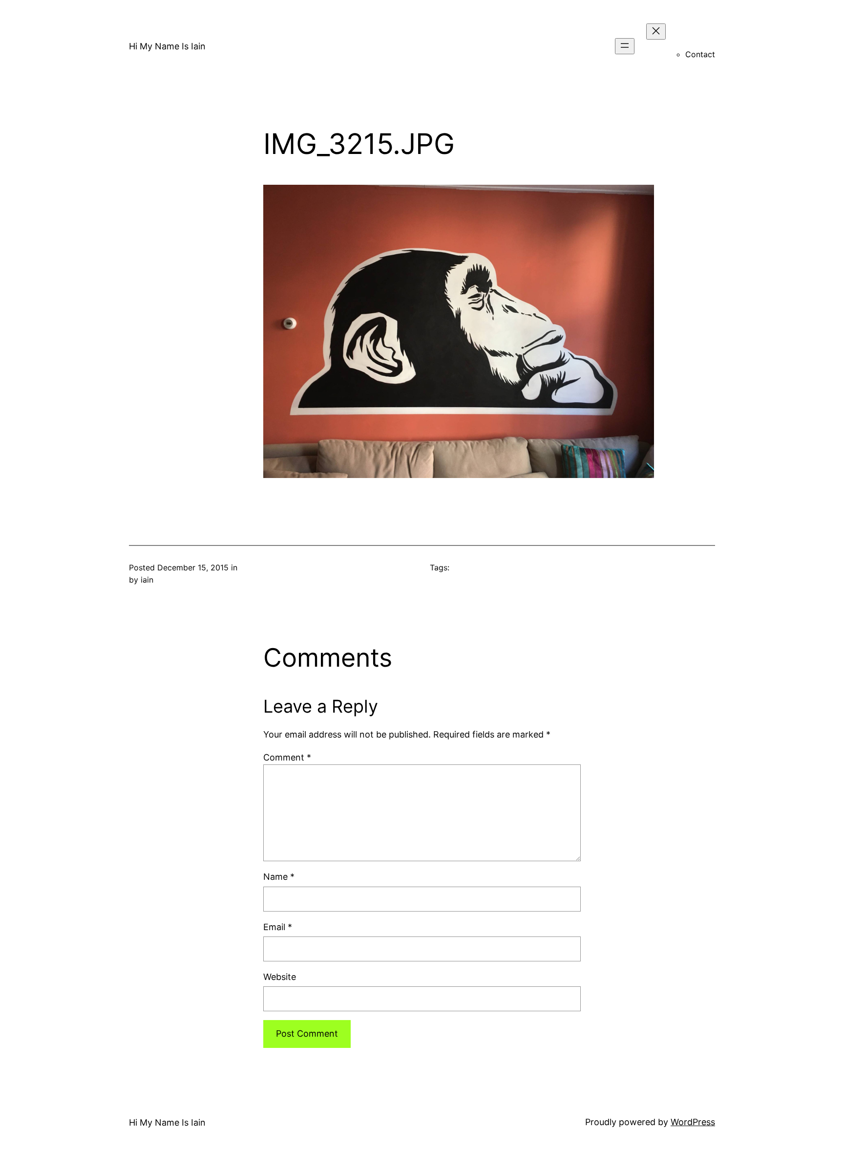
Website (279, 977)
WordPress (693, 1122)
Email (277, 927)
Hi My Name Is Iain (167, 46)
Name (279, 876)
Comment (287, 757)
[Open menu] (624, 46)
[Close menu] (656, 31)
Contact (700, 54)
